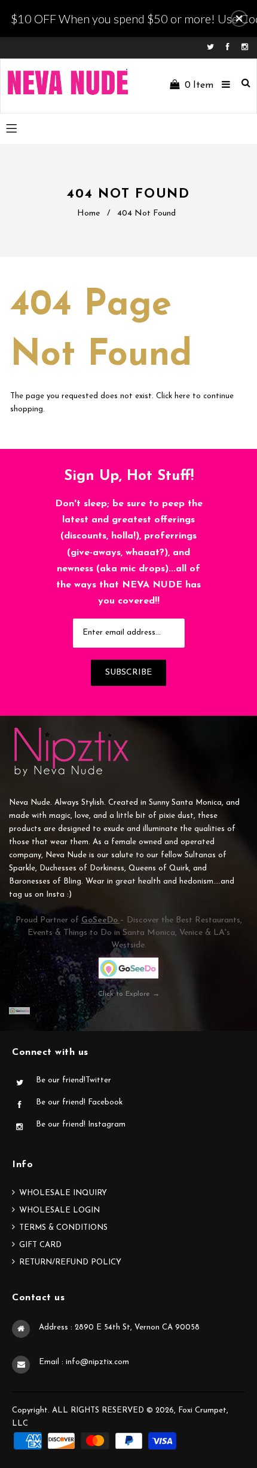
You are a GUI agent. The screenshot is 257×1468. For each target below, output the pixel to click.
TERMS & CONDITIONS (63, 1228)
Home (88, 213)
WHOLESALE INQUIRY (63, 1193)
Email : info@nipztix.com (84, 1362)
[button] (239, 18)
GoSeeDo (100, 920)
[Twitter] (213, 47)
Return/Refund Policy (70, 1262)
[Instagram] (244, 47)
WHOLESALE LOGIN (59, 1210)
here (182, 396)
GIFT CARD (40, 1245)
